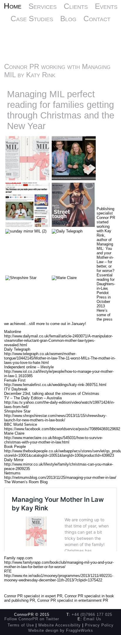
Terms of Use (21, 625)
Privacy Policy (99, 625)
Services (42, 6)
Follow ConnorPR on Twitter (31, 619)
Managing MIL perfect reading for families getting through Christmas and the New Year (60, 110)
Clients (76, 6)
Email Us (92, 619)
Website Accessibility (59, 625)
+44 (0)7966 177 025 (92, 614)
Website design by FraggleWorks (60, 630)
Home (12, 5)
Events (106, 6)
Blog (68, 18)
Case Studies (32, 18)
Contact (96, 18)
